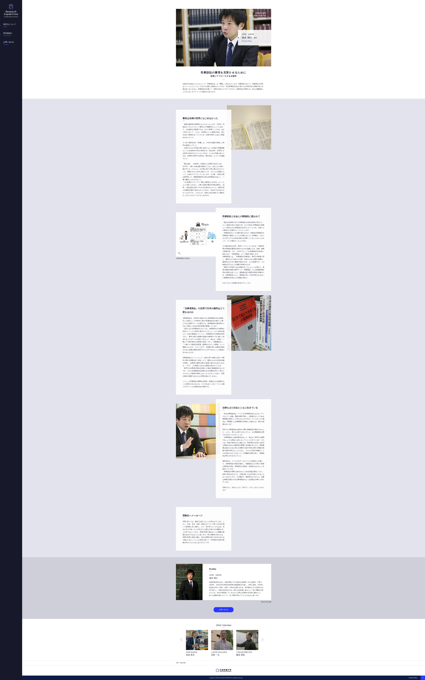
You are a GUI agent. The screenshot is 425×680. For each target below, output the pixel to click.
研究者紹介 (7, 34)
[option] (196, 644)
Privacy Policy (413, 678)
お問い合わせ (8, 43)
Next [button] (262, 640)
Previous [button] (181, 640)
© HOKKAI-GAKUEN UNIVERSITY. (223, 677)
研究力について (9, 25)
